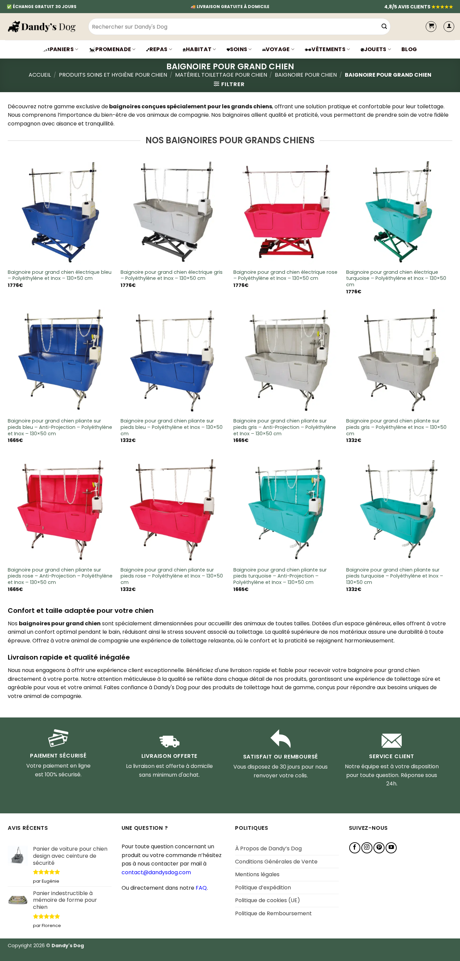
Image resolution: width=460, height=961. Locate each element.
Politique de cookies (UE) (267, 900)
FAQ (201, 888)
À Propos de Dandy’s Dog (268, 848)
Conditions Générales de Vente (276, 861)
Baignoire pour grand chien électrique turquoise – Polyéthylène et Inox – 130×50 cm (396, 278)
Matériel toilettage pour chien (221, 75)
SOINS (239, 49)
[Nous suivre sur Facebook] (354, 847)
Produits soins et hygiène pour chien (113, 75)
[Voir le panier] (431, 26)
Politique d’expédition (263, 887)
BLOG (409, 49)
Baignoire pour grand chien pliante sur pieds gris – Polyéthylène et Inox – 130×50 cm (396, 427)
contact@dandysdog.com (156, 872)
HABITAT (198, 49)
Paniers (62, 49)
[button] (448, 26)
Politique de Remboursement (273, 913)
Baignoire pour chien (306, 75)
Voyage (278, 49)
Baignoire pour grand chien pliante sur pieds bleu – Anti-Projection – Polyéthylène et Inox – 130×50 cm (60, 427)
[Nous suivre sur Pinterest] (379, 847)
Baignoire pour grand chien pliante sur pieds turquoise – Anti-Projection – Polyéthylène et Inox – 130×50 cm (280, 576)
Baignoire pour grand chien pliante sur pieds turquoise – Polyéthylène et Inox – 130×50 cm (394, 576)
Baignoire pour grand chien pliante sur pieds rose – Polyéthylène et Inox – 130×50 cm (172, 576)
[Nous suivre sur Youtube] (391, 847)
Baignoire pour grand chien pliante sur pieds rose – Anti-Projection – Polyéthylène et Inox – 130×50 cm (60, 576)
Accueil (40, 75)
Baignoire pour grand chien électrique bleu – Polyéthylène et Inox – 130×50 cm (59, 275)
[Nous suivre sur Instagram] (366, 847)
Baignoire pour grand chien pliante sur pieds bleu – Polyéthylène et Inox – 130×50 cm (172, 427)
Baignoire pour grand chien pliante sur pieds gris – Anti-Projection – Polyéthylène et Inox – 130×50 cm (284, 427)
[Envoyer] (384, 26)
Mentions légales (257, 874)
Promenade (113, 49)
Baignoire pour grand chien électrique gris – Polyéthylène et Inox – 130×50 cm (172, 275)
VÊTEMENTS (328, 49)
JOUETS (375, 49)
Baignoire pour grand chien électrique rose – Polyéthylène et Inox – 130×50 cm (285, 275)
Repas (159, 49)
